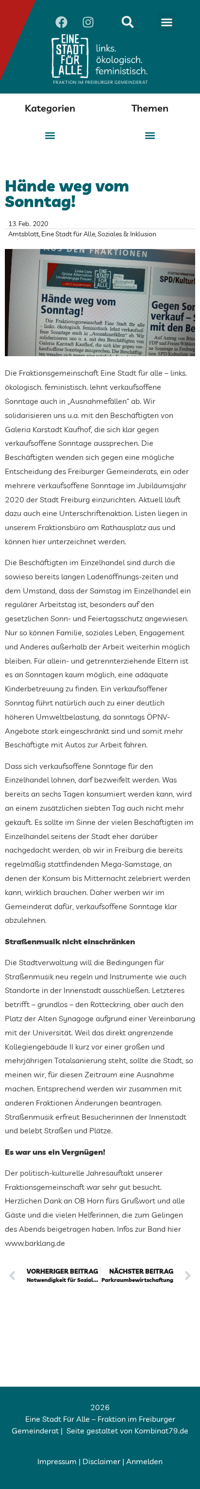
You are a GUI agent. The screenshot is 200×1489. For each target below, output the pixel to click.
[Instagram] (88, 22)
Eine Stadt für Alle (68, 233)
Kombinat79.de (161, 1430)
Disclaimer (101, 1461)
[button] (167, 22)
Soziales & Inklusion (127, 233)
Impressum (57, 1461)
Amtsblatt (23, 233)
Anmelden (144, 1461)
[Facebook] (61, 22)
